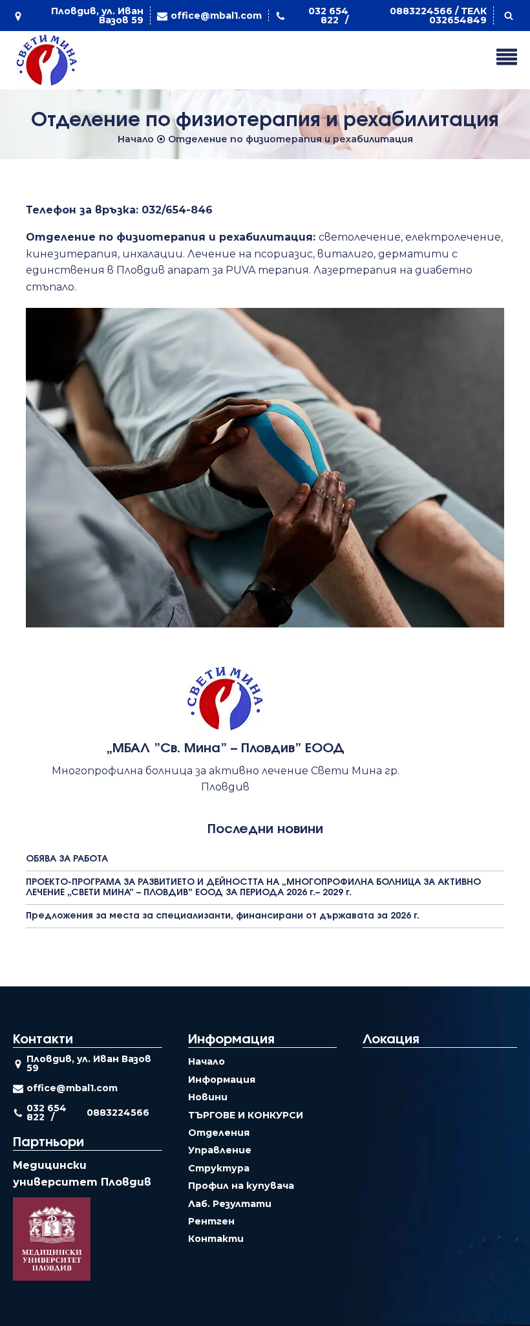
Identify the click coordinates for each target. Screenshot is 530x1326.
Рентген (211, 1221)
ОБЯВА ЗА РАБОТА (67, 859)
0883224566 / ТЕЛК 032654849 (438, 15)
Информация (221, 1079)
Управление (219, 1150)
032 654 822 (328, 15)
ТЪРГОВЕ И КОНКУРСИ (245, 1115)
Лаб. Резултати (229, 1204)
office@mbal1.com (216, 15)
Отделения (218, 1132)
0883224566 (118, 1112)
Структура (218, 1168)
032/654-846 (177, 210)
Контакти (216, 1238)
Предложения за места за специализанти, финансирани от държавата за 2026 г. (222, 915)
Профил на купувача (241, 1185)
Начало (136, 139)
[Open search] (508, 15)
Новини (208, 1097)
